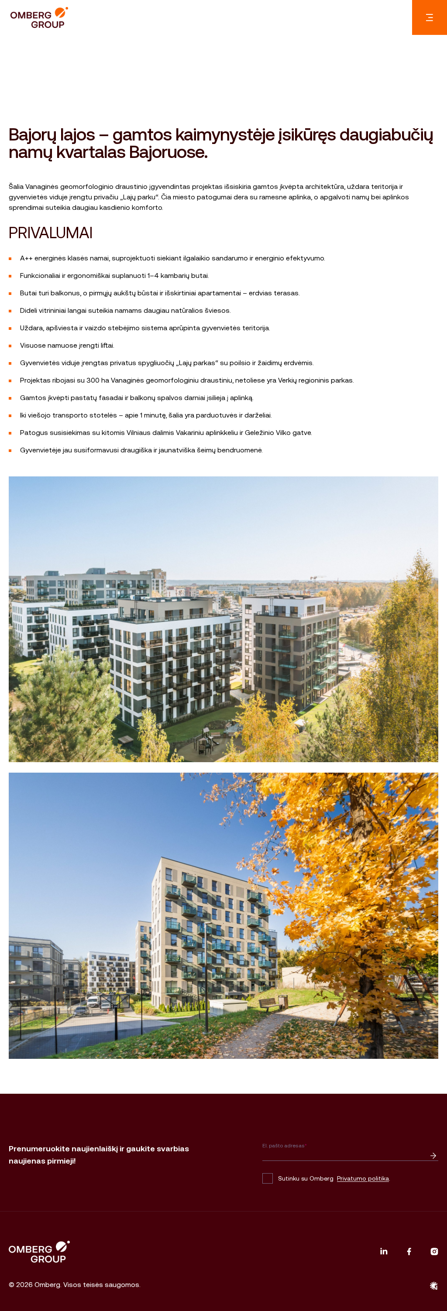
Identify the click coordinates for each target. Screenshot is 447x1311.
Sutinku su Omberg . (334, 1178)
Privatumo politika (363, 1178)
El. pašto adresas (284, 1146)
